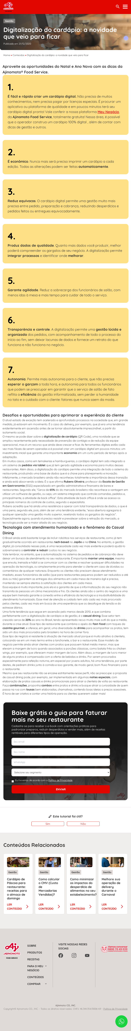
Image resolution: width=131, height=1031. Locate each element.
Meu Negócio (108, 112)
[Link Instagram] (74, 955)
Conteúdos (18, 55)
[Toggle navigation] (125, 7)
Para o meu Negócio (35, 968)
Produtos (34, 952)
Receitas (33, 959)
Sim (48, 823)
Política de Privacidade (60, 780)
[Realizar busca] (117, 6)
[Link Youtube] (87, 955)
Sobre (31, 945)
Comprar (33, 984)
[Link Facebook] (60, 955)
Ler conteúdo (14, 906)
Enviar (61, 789)
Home (6, 55)
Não (83, 823)
